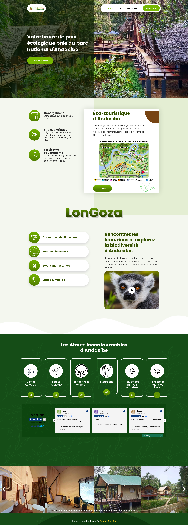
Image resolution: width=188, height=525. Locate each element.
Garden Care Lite (108, 521)
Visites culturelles (54, 280)
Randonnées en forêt (56, 251)
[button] (131, 290)
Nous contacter (128, 8)
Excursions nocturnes (56, 265)
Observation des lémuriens (60, 237)
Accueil (111, 8)
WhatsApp (151, 8)
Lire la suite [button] (98, 430)
